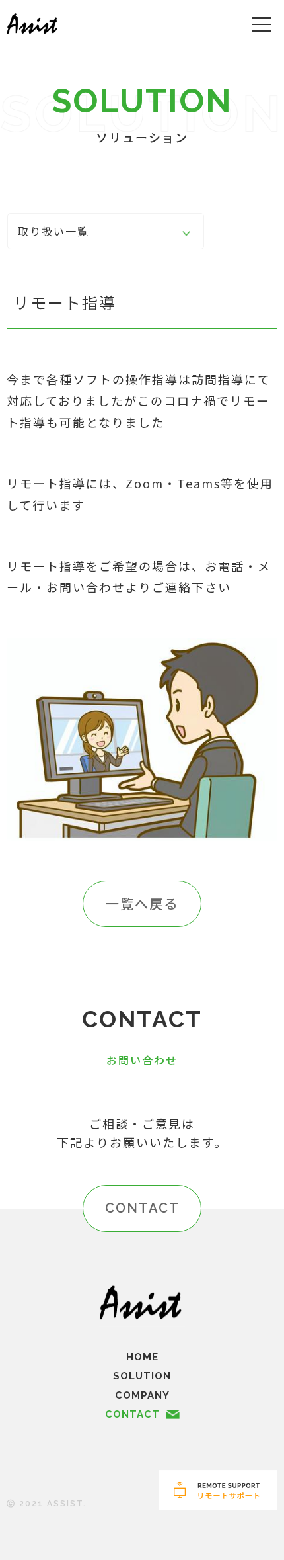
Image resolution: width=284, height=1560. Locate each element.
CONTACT (142, 1208)
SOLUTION (142, 1376)
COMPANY (142, 1395)
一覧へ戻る (142, 903)
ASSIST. (67, 1503)
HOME (142, 1357)
